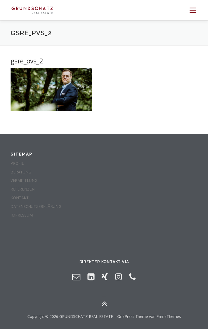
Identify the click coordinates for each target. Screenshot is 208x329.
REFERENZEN (23, 189)
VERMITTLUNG (24, 180)
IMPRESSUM (22, 215)
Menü (192, 10)
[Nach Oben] (104, 303)
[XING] (105, 276)
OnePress (125, 316)
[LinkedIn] (91, 276)
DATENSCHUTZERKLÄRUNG (36, 206)
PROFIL (17, 163)
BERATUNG (21, 172)
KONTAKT (20, 197)
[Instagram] (118, 276)
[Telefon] (132, 276)
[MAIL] (76, 276)
